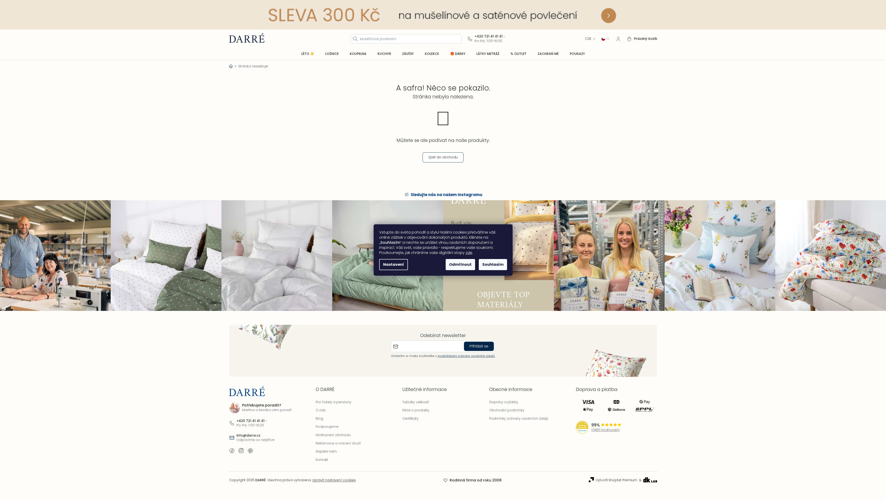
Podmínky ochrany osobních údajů (518, 418)
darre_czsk (241, 450)
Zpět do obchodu (443, 157)
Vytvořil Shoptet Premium (616, 480)
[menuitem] (308, 54)
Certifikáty (410, 418)
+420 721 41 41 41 (489, 36)
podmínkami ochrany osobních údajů (466, 356)
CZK (588, 39)
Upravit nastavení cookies (334, 480)
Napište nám (326, 451)
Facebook (232, 450)
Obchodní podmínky (506, 410)
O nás (321, 410)
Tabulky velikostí (415, 402)
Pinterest (250, 450)
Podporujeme (327, 426)
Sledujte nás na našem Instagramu (446, 194)
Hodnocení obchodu (333, 435)
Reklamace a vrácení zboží (338, 443)
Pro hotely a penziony (333, 402)
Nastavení (393, 264)
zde (469, 252)
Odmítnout (460, 264)
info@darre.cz (248, 435)
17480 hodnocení (605, 430)
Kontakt (322, 459)
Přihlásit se (479, 346)
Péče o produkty (415, 410)
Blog (319, 418)
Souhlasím (493, 264)
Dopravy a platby (503, 402)
